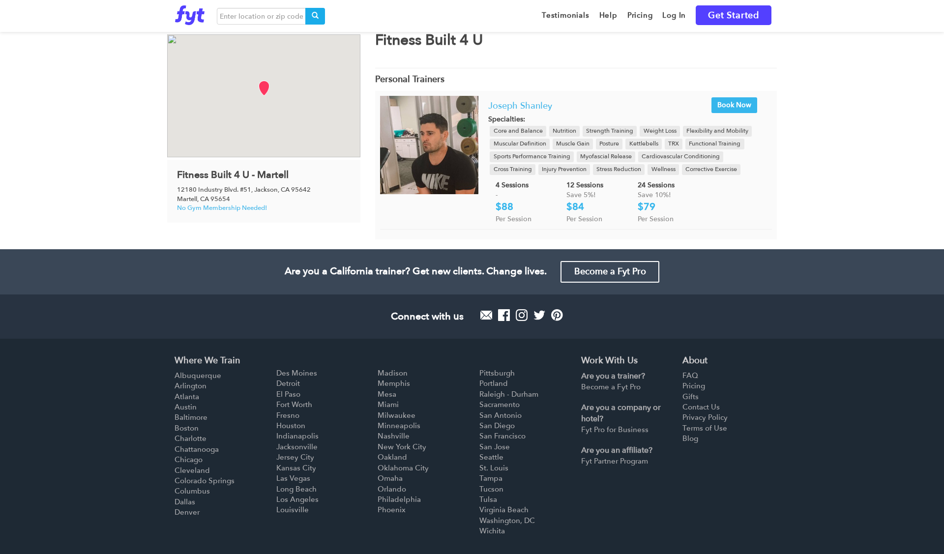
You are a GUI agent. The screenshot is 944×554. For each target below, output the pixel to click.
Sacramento (499, 404)
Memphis (394, 383)
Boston (187, 428)
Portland (493, 383)
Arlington (190, 386)
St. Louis (493, 468)
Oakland (392, 457)
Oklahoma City (403, 468)
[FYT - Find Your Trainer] (190, 12)
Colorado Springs (205, 481)
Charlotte (190, 438)
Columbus (192, 491)
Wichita (492, 531)
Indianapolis (297, 436)
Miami (388, 404)
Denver (187, 512)
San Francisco (502, 436)
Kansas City (296, 468)
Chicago (189, 460)
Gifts (690, 397)
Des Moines (296, 373)
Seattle (491, 457)
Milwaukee (396, 415)
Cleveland (192, 470)
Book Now (734, 105)
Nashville (394, 436)
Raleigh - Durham (508, 394)
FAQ (690, 375)
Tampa (490, 478)
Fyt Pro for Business (615, 430)
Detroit (288, 383)
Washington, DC (507, 520)
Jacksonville (297, 447)
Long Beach (296, 489)
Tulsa (488, 499)
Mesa (387, 394)
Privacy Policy (705, 417)
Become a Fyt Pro (610, 271)
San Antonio (500, 415)
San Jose (494, 447)
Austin (186, 407)
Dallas (185, 502)
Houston (290, 426)
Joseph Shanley (520, 106)
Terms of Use (704, 428)
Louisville (292, 510)
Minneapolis (399, 426)
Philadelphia (399, 499)
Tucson (491, 489)
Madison (393, 373)
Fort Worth (294, 404)
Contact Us (701, 407)
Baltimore (191, 417)
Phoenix (392, 510)
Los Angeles (297, 499)
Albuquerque (198, 375)
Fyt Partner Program (614, 461)
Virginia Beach (504, 510)
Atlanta (187, 397)
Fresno (287, 415)
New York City (402, 447)
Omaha (390, 478)
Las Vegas (293, 478)
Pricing (693, 386)
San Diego (497, 426)
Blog (690, 438)
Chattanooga (197, 449)
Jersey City (295, 457)
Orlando (392, 489)
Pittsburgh (497, 373)
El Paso (288, 394)
